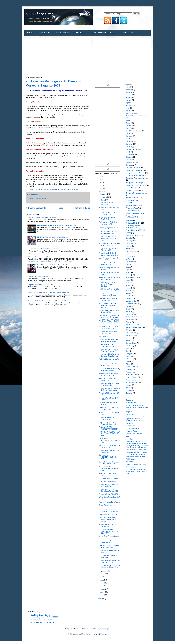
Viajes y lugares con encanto (136, 464)
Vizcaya (128, 385)
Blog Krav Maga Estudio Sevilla (42, 622)
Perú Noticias (130, 459)
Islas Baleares (131, 251)
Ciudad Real (130, 154)
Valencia (63, 189)
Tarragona (129, 354)
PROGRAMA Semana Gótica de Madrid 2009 (109, 311)
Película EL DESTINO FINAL (109, 515)
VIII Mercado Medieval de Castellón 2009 (108, 332)
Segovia (128, 340)
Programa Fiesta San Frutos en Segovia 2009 (109, 485)
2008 (100, 599)
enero (102, 595)
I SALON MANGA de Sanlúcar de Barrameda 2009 (109, 233)
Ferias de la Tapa (132, 208)
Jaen (127, 254)
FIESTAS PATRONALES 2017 (103, 33)
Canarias (129, 133)
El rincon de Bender (132, 428)
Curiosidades (130, 162)
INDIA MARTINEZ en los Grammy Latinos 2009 (107, 423)
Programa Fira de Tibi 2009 (108, 494)
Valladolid (129, 372)
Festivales (129, 220)
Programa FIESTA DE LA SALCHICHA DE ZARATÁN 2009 (109, 440)
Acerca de (103, 634)
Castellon (129, 144)
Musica (128, 288)
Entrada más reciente (36, 208)
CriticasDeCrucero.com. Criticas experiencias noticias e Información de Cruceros (137, 418)
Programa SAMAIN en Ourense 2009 (106, 418)
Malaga (128, 275)
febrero (102, 592)
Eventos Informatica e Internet (136, 193)
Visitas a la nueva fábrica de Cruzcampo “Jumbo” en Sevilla (48, 293)
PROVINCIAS (45, 33)
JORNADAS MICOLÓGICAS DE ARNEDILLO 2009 (109, 328)
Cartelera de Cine (132, 414)
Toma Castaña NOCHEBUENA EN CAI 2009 (108, 457)
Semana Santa (131, 343)
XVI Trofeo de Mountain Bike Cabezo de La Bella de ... (109, 290)
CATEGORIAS (62, 33)
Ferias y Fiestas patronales (135, 213)
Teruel (128, 361)
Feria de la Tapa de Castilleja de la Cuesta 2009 (109, 547)
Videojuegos (130, 380)
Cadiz (128, 128)
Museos (128, 285)
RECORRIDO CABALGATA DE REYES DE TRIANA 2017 (47, 301)
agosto (102, 574)
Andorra (128, 100)
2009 (100, 191)
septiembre (104, 571)
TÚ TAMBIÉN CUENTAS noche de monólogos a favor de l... (107, 305)
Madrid (128, 272)
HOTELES (79, 33)
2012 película (103, 336)
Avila (127, 108)
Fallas (128, 203)
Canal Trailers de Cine (133, 131)
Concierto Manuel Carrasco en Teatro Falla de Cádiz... (109, 463)
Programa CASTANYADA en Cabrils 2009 (109, 451)
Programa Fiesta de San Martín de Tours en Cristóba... (107, 284)
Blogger (106, 629)
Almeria (128, 97)
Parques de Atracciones (134, 317)
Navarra (128, 293)
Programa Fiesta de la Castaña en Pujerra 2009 (108, 490)
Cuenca (128, 160)
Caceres (128, 125)
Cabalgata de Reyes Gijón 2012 (38, 257)
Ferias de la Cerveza (133, 205)
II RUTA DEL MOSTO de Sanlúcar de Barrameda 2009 (108, 238)
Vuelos (128, 388)
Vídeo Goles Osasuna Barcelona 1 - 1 (106, 203)
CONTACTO (127, 33)
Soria (127, 351)
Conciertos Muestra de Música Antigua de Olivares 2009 (109, 566)
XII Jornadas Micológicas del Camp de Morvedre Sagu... (109, 355)
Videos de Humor (132, 382)
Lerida (128, 267)
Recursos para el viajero (134, 327)
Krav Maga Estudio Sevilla (40, 615)
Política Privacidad (92, 634)
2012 (100, 182)
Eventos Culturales (132, 190)
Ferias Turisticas (131, 211)
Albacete (129, 90)
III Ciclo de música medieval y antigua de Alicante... (109, 370)
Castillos (129, 147)
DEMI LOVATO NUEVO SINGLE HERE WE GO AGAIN (108, 519)
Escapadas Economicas (134, 170)
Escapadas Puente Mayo (134, 183)
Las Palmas (130, 262)
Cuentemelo (130, 423)
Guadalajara (130, 241)
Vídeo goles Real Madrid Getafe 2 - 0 (107, 218)
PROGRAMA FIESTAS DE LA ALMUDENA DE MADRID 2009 (109, 434)
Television (129, 359)
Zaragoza (129, 393)
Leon (127, 264)
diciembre (103, 194)
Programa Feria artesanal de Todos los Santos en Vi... (109, 350)
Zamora (128, 390)
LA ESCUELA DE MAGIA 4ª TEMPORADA (108, 409)
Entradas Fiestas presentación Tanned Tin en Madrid (109, 295)
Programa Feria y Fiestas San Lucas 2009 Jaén (109, 561)
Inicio (60, 208)
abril (101, 586)
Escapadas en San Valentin (135, 173)
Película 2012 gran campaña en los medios (109, 360)
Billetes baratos (131, 403)
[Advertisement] (46, 56)
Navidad (128, 296)
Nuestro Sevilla (131, 301)
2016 (100, 179)
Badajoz (128, 110)
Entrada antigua (82, 208)
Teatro (128, 356)
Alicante (128, 95)
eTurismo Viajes (131, 431)
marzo (102, 589)
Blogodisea (129, 412)
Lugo (127, 270)
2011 (100, 185)
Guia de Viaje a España (134, 434)
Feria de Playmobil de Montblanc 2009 (106, 542)
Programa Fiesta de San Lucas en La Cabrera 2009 (109, 511)
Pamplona (129, 314)
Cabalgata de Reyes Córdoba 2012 (39, 277)
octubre (102, 200)
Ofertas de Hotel (131, 304)
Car (127, 139)
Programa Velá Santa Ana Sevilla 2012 (41, 285)
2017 (100, 176)
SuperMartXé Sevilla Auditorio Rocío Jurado (52, 265)
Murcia (128, 283)
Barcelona (129, 113)
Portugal (128, 322)
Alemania (129, 92)
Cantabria (129, 136)
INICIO (30, 33)
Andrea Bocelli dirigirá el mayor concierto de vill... (108, 254)
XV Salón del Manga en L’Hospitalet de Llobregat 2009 (108, 468)
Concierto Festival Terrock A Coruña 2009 (108, 300)
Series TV (129, 346)
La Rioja (128, 259)
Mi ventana (129, 439)
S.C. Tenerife (130, 333)
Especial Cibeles (131, 188)
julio (101, 577)
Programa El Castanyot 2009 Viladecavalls (109, 394)
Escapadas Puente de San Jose (137, 178)
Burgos (128, 123)
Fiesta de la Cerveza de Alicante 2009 (107, 379)
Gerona (128, 233)
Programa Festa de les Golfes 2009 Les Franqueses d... (109, 389)
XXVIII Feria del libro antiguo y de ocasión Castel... (109, 374)
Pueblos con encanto (133, 325)
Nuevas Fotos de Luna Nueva (109, 502)
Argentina (129, 103)
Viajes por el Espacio (133, 374)
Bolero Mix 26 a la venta (107, 481)
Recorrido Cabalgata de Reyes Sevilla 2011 (42, 217)
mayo (102, 583)
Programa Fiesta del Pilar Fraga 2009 (108, 525)
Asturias (128, 105)
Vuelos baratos (131, 467)
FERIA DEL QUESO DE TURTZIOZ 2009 (107, 213)
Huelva (128, 246)
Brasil (128, 120)
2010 (100, 188)
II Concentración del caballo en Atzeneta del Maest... (108, 340)
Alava (128, 87)
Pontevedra (130, 319)
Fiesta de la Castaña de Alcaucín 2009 (107, 264)
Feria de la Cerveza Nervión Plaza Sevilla (108, 228)
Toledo (128, 364)
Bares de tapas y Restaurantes (136, 116)
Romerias (129, 330)
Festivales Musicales (133, 223)
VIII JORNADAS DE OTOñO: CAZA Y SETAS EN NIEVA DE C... (109, 322)
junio (101, 580)
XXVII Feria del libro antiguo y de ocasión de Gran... (109, 278)
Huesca (128, 248)
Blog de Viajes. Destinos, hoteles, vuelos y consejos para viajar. (137, 407)
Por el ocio (129, 462)
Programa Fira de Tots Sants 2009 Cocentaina (109, 384)
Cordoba (128, 157)
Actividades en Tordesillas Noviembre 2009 (108, 223)
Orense (128, 306)
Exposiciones (130, 200)
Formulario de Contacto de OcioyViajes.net (43, 249)
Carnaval (129, 141)
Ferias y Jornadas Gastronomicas (48, 189)
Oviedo (128, 309)
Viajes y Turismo (73, 189)
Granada (129, 238)
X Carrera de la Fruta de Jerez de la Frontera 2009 (109, 244)
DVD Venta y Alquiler (133, 168)
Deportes (129, 165)
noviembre (103, 197)
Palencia (129, 311)
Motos (128, 280)
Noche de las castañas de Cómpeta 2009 (108, 249)
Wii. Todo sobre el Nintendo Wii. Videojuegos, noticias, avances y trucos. (137, 471)
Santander (129, 338)
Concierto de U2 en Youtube (108, 478)
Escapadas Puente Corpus (135, 175)
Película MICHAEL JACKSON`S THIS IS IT (108, 428)
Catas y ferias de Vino (133, 149)
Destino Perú (130, 426)
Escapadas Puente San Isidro (136, 185)
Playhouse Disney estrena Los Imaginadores (52, 237)
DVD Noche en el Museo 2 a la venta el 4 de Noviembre (109, 316)
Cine (127, 152)
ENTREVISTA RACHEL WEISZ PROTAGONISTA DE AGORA (108, 531)
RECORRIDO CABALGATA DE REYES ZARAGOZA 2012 (57, 225)
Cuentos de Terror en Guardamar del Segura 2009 (109, 345)
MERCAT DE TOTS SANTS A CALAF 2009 (109, 446)
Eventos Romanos (132, 197)
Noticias (128, 298)
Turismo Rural (130, 367)
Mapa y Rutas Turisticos (134, 277)
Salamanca (129, 335)
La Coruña (129, 256)
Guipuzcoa (129, 243)
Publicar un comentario (38, 198)
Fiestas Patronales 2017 (134, 230)
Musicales (129, 290)
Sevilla (128, 348)
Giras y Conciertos (132, 235)
